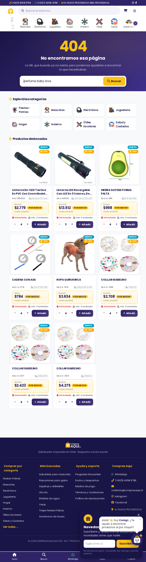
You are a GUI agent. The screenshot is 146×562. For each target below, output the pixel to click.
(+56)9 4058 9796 (21, 2)
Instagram (120, 496)
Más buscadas (50, 466)
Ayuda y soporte (87, 466)
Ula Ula (43, 492)
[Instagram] (133, 3)
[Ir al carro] (125, 11)
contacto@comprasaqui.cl (127, 490)
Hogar (23, 124)
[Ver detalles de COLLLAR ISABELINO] (119, 254)
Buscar (116, 81)
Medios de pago (85, 486)
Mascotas (57, 110)
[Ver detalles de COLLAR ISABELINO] (75, 343)
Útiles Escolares (89, 124)
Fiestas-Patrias (24, 110)
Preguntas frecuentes (88, 474)
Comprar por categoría (13, 468)
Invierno (56, 124)
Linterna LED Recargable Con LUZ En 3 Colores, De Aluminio (73, 193)
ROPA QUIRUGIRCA (68, 280)
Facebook (121, 502)
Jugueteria (123, 110)
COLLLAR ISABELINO (113, 280)
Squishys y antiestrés (51, 486)
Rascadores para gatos (53, 480)
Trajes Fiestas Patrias (51, 510)
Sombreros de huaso (52, 516)
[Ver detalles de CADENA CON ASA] (30, 254)
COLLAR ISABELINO (68, 368)
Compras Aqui (122, 466)
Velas (42, 504)
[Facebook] (136, 3)
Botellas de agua (49, 498)
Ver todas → (10, 527)
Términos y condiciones (89, 492)
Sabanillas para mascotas (54, 474)
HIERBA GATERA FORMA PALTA (116, 191)
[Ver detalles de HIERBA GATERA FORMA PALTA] (119, 165)
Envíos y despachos (87, 480)
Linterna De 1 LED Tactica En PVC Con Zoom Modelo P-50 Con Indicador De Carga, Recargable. (29, 195)
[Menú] (134, 11)
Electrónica (90, 110)
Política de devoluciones (89, 498)
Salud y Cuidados (122, 124)
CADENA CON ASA (24, 280)
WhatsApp (120, 474)
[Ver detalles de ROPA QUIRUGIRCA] (75, 254)
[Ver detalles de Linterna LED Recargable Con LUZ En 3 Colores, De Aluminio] (75, 165)
